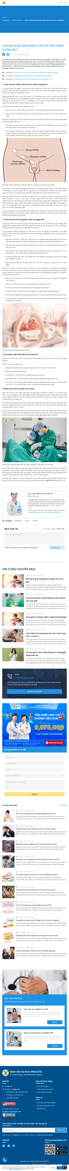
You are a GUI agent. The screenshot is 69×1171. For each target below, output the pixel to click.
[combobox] (34, 776)
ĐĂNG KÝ (61, 1130)
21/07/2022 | (31, 73)
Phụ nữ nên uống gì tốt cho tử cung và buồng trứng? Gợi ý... (36, 814)
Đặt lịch (54, 1022)
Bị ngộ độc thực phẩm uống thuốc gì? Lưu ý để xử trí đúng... (36, 829)
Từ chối (52, 1168)
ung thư (18, 199)
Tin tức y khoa (17, 20)
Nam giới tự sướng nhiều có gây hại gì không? (46, 617)
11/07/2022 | (28, 76)
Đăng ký (53, 529)
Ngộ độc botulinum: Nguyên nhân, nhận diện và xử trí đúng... (37, 844)
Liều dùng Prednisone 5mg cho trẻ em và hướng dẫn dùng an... (37, 875)
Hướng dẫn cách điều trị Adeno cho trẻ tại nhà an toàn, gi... (36, 890)
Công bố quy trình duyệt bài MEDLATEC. (48, 512)
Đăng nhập (46, 529)
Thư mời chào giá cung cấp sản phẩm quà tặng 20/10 (34, 905)
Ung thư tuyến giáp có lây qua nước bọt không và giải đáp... (36, 951)
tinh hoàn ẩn (22, 101)
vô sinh (4, 205)
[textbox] (34, 776)
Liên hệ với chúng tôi (34, 692)
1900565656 (8, 1086)
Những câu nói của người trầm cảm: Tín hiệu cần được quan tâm (38, 859)
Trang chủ (5, 20)
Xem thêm (63, 805)
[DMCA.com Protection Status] (9, 1116)
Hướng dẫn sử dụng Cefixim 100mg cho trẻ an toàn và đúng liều (37, 920)
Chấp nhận (61, 1168)
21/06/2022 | (28, 79)
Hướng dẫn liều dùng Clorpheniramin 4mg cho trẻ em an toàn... (37, 936)
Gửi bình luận (55, 548)
